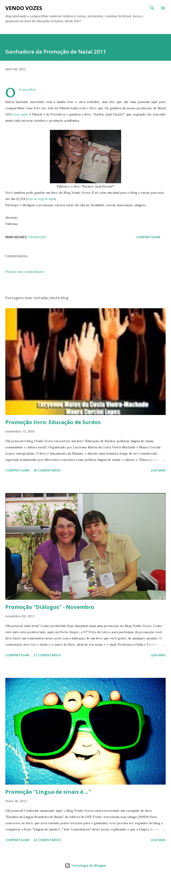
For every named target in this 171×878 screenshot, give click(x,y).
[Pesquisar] (152, 8)
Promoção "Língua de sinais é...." (48, 791)
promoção (37, 237)
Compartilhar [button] (148, 237)
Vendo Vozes (23, 8)
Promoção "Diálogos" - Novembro (49, 606)
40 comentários (47, 470)
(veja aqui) (19, 114)
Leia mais (158, 470)
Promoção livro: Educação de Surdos (53, 422)
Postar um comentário (24, 271)
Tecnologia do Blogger (88, 865)
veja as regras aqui (41, 199)
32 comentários (47, 840)
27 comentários (47, 655)
